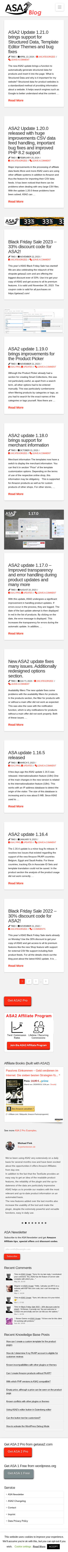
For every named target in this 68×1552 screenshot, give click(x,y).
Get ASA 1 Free (19, 1473)
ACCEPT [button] (53, 1546)
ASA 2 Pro (15, 367)
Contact (12, 1507)
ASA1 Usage (26, 1274)
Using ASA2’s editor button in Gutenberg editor (28, 1409)
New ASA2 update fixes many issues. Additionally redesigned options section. (32, 668)
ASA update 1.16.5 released (26, 755)
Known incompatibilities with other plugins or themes (31, 1364)
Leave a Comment (19, 60)
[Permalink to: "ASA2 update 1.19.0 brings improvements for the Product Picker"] (34, 321)
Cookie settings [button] (23, 1546)
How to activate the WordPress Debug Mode (27, 1426)
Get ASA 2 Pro (18, 1451)
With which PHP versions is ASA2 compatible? (28, 1381)
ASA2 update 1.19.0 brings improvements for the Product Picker (31, 353)
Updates (28, 367)
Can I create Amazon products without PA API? (28, 1373)
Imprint (11, 1514)
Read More (15, 100)
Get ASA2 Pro (18, 1000)
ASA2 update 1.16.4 (28, 834)
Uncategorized (46, 57)
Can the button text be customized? (23, 1417)
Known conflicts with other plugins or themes (27, 1401)
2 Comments (38, 929)
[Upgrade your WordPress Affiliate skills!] (23, 8)
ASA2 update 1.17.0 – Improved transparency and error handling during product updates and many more (32, 575)
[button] (59, 7)
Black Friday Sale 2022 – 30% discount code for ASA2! (32, 915)
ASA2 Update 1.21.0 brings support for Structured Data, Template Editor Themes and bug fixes (33, 42)
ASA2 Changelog (17, 1501)
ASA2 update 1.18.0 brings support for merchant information (28, 440)
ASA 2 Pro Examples (25, 1130)
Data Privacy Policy (18, 1521)
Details (53, 1084)
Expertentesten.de (26, 1147)
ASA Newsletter (16, 1494)
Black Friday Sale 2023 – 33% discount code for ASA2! (32, 246)
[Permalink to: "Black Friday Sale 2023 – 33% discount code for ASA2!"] (34, 221)
